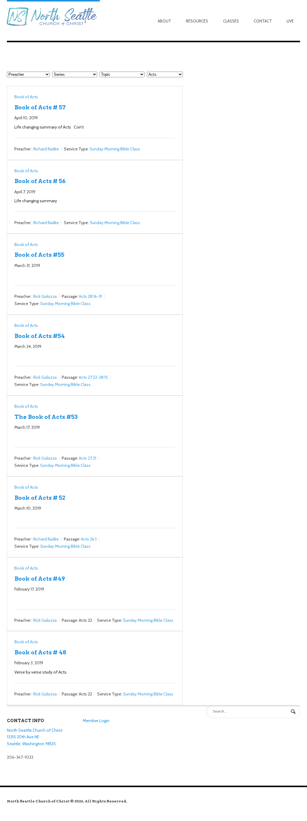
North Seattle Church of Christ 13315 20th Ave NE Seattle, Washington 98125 (34, 737)
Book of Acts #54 (39, 335)
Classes (231, 21)
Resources (197, 21)
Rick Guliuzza (45, 296)
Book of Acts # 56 (40, 181)
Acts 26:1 (89, 539)
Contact (263, 21)
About (164, 21)
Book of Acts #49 (39, 578)
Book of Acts (26, 96)
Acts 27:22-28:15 (93, 377)
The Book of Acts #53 (46, 416)
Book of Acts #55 (39, 254)
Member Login (96, 720)
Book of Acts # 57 (40, 107)
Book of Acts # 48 (40, 652)
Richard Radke (46, 149)
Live (290, 21)
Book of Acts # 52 (39, 497)
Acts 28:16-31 (90, 296)
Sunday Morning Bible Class (115, 149)
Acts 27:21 (87, 458)
